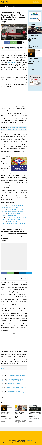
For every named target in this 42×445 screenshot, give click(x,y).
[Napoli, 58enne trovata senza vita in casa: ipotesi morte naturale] (35, 30)
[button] (36, 5)
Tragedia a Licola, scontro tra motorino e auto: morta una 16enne (35, 414)
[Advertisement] (14, 97)
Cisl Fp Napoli (11, 62)
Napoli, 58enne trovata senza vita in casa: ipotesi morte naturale (34, 37)
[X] (38, 2)
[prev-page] (29, 72)
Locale (5, 10)
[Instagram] (36, 2)
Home (2, 10)
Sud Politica (2, 416)
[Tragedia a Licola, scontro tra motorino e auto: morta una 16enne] (35, 408)
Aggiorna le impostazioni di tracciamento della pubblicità (21, 432)
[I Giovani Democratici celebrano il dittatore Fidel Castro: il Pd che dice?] (35, 53)
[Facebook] (34, 2)
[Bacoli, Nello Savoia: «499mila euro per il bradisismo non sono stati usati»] (21, 408)
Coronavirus (4, 398)
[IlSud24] (5, 2)
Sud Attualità (6, 226)
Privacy (21, 434)
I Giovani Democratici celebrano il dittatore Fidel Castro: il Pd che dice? (34, 60)
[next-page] (30, 72)
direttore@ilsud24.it (27, 436)
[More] (23, 42)
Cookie (23, 434)
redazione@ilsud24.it (21, 439)
